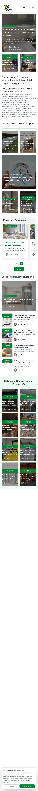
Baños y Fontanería (9, 26)
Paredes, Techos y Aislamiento (10, 56)
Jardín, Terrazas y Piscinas (10, 137)
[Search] (29, 7)
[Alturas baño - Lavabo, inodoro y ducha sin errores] (19, 296)
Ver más (19, 269)
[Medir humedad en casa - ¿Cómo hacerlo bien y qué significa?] (19, 172)
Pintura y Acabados (27, 57)
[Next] (21, 263)
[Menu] (24, 7)
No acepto (11, 786)
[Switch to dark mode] (33, 7)
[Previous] (17, 263)
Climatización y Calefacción (28, 137)
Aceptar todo (27, 786)
